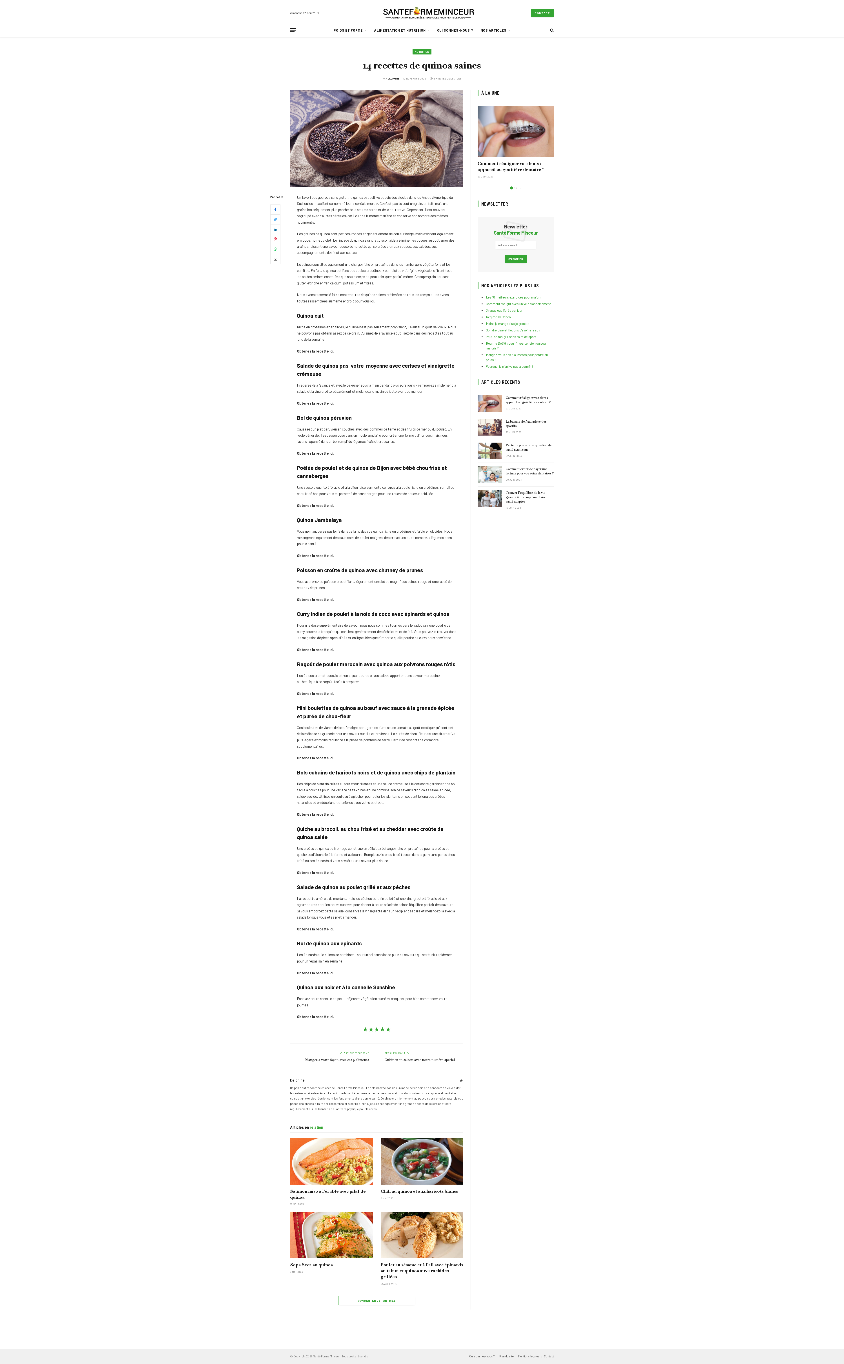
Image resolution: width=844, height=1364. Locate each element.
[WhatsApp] (275, 249)
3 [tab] (520, 188)
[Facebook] (275, 209)
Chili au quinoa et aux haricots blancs (419, 1191)
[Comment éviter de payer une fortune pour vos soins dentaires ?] (490, 474)
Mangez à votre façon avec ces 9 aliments (337, 1060)
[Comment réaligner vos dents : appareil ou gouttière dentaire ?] (516, 131)
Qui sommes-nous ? (455, 30)
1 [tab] (511, 188)
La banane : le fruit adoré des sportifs (526, 424)
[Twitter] (275, 219)
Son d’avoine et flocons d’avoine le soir (513, 330)
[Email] (275, 259)
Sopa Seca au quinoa (311, 1265)
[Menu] (293, 30)
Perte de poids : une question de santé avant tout (529, 447)
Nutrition (422, 51)
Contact (542, 13)
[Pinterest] (275, 239)
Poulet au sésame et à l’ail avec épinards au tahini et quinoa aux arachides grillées (422, 1270)
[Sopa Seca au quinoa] (331, 1235)
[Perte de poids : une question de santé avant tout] (490, 451)
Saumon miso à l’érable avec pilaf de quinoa (328, 1194)
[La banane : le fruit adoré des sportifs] (490, 427)
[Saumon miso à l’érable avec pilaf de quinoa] (331, 1161)
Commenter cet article (376, 1300)
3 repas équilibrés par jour (504, 310)
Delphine (394, 78)
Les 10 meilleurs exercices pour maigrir (514, 297)
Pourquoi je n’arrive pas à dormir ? (509, 366)
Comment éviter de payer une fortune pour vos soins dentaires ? (530, 471)
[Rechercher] (551, 30)
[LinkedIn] (275, 229)
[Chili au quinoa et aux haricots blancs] (422, 1161)
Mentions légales (528, 1356)
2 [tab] (516, 188)
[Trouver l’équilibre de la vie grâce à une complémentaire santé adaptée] (490, 498)
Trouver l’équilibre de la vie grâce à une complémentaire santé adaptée (526, 497)
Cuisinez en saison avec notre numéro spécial (420, 1060)
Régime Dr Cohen (498, 317)
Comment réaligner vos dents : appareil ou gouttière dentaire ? (511, 166)
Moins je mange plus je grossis (507, 324)
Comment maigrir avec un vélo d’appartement (518, 304)
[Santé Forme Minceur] (428, 13)
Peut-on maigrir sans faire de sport (511, 337)
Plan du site (506, 1356)
